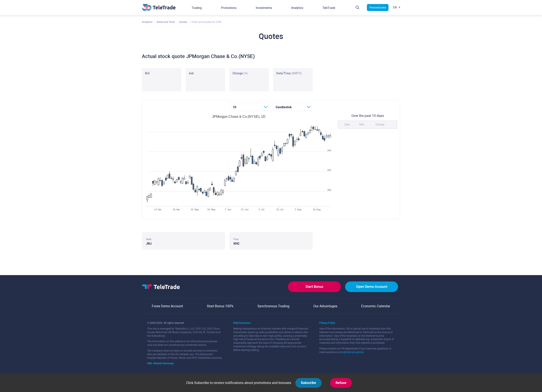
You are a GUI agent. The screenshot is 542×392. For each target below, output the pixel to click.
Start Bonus (314, 287)
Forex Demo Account (167, 306)
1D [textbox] (234, 107)
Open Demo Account (371, 287)
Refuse (341, 383)
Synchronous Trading (273, 306)
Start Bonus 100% (220, 306)
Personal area (377, 7)
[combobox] (249, 107)
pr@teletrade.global (352, 352)
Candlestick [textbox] (284, 107)
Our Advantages (325, 306)
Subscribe (308, 383)
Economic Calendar (375, 306)
